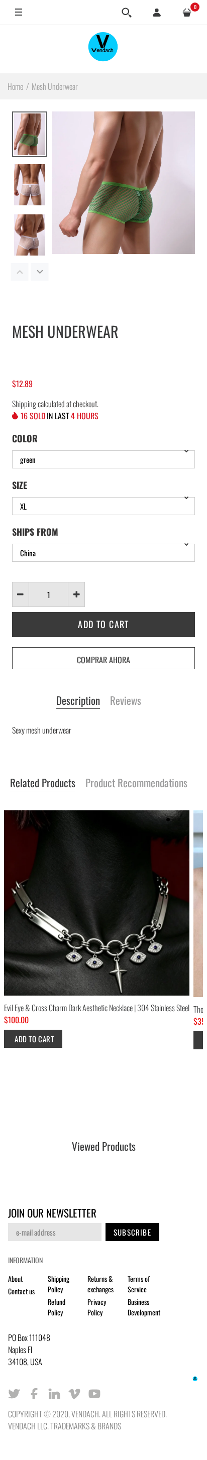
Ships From (35, 531)
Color (25, 438)
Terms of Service (139, 1283)
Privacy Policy (96, 1306)
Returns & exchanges (100, 1283)
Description (78, 701)
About (15, 1278)
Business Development (144, 1306)
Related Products (42, 783)
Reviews (125, 701)
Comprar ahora (103, 660)
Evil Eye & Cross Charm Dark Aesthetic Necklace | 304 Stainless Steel (96, 1008)
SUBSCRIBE (132, 1232)
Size (19, 485)
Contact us (21, 1291)
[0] (187, 13)
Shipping (24, 404)
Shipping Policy (58, 1283)
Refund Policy (56, 1306)
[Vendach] (103, 49)
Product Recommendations (136, 783)
